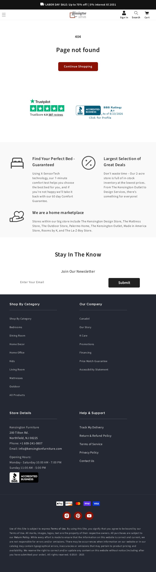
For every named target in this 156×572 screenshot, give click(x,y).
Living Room (17, 370)
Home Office (17, 353)
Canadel (85, 319)
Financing (85, 353)
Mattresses (16, 378)
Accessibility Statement (94, 370)
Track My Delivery (91, 427)
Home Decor (17, 344)
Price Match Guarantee (93, 361)
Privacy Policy (89, 452)
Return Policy (21, 537)
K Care (84, 336)
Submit (124, 282)
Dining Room (17, 336)
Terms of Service (91, 444)
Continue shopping (78, 66)
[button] (136, 14)
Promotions (87, 344)
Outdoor (15, 387)
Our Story (85, 327)
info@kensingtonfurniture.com (40, 449)
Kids (12, 361)
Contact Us (87, 461)
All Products (17, 395)
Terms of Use (58, 528)
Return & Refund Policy (95, 436)
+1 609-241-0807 (31, 443)
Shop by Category (21, 319)
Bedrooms (16, 327)
